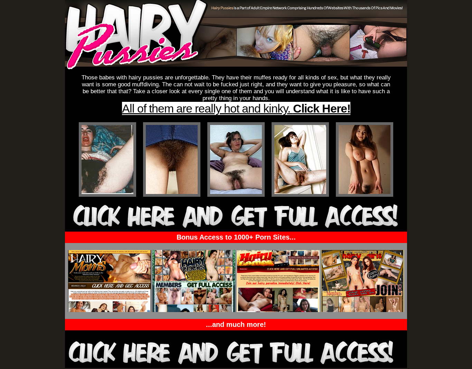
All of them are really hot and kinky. (236, 108)
